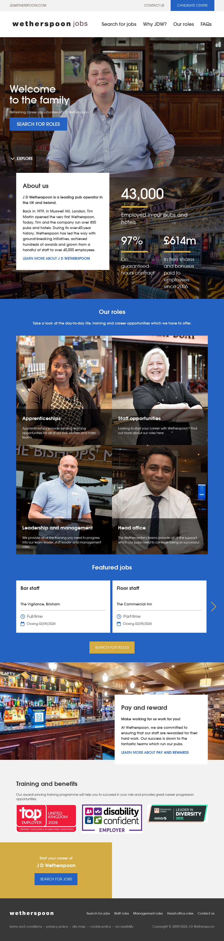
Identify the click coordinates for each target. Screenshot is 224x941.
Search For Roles (38, 124)
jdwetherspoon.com (28, 5)
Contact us (154, 5)
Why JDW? (155, 24)
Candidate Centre (192, 5)
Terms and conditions (26, 926)
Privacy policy (57, 926)
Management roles (148, 913)
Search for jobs (119, 24)
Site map (79, 926)
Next (214, 606)
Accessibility (124, 926)
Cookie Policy (100, 926)
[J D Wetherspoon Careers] (50, 24)
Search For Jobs (56, 879)
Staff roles (121, 913)
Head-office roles (180, 913)
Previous (9, 606)
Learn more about (56, 258)
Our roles (183, 24)
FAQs (206, 24)
